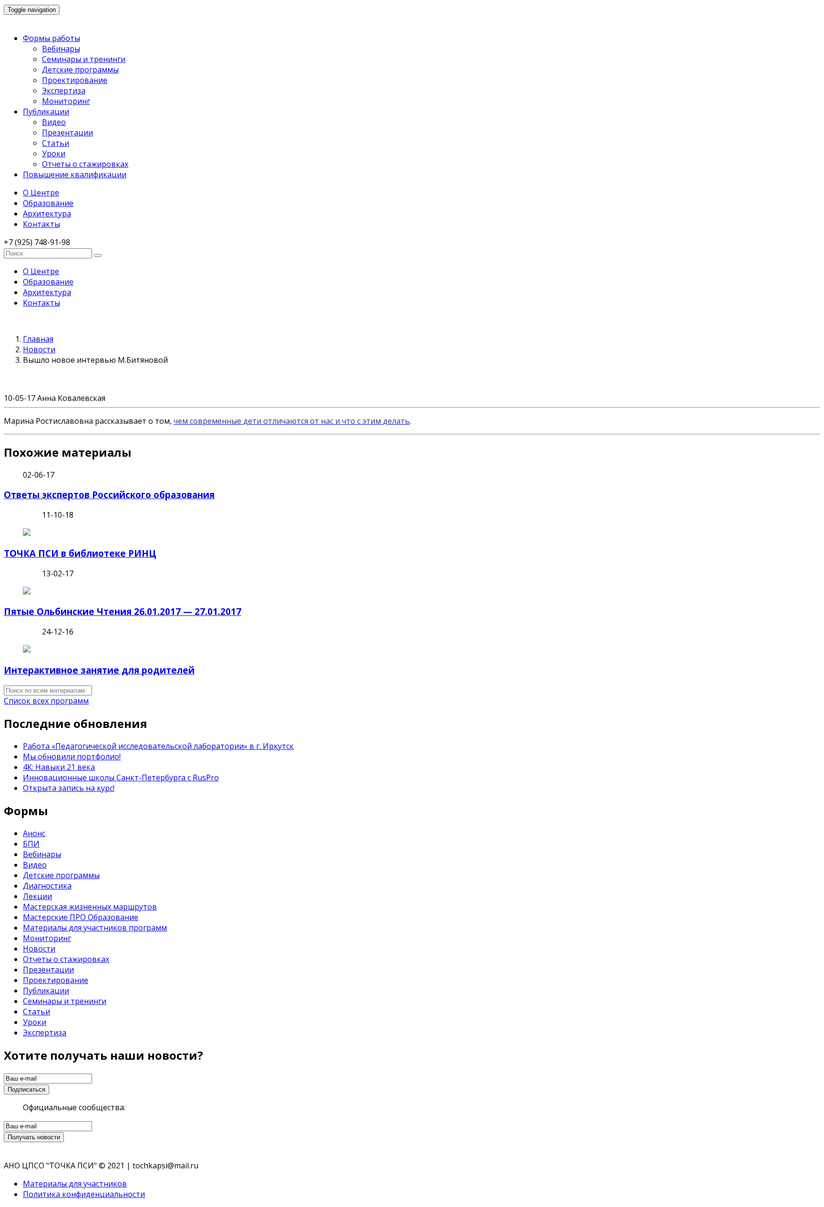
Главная (38, 339)
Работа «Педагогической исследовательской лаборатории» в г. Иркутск (158, 746)
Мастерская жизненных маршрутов (90, 906)
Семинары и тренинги (83, 59)
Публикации (46, 111)
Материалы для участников (75, 1183)
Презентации (67, 132)
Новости (39, 349)
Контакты (41, 224)
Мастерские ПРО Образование (80, 917)
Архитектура (47, 213)
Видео (54, 122)
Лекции (37, 896)
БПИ (31, 844)
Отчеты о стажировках (85, 164)
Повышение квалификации (74, 174)
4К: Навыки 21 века (59, 767)
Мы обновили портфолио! (72, 756)
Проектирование (74, 80)
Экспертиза (63, 90)
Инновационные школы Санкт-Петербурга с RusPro (121, 777)
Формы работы (51, 38)
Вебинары (61, 48)
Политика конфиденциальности (84, 1194)
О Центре (41, 192)
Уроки (53, 153)
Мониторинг (66, 101)
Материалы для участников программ (95, 927)
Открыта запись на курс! (68, 788)
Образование (48, 203)
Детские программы (80, 69)
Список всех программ (46, 701)
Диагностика (47, 885)
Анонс (34, 833)
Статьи (55, 143)
